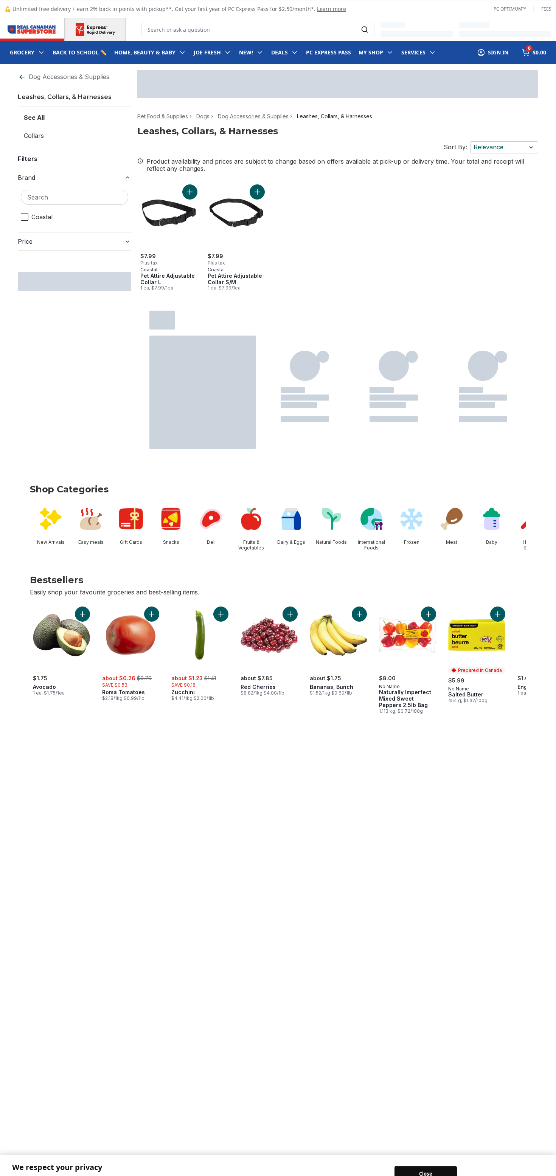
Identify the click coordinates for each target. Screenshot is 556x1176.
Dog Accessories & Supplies (69, 76)
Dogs (203, 116)
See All (34, 117)
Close (425, 1155)
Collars (34, 135)
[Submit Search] (364, 29)
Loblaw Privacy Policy (247, 1168)
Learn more (331, 8)
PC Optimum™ (510, 9)
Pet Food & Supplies (162, 116)
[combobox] (257, 29)
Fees (546, 9)
